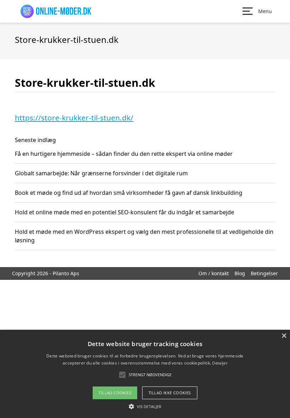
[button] (145, 406)
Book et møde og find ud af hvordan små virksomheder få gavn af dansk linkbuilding (128, 193)
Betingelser (264, 273)
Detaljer (219, 363)
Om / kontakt (213, 273)
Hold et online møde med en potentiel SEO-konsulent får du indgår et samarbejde (124, 212)
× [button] (283, 336)
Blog (239, 273)
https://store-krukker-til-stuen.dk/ (74, 118)
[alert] (145, 374)
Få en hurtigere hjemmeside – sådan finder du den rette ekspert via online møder (124, 154)
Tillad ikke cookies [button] (170, 392)
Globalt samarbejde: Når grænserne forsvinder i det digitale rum (101, 173)
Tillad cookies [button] (115, 392)
